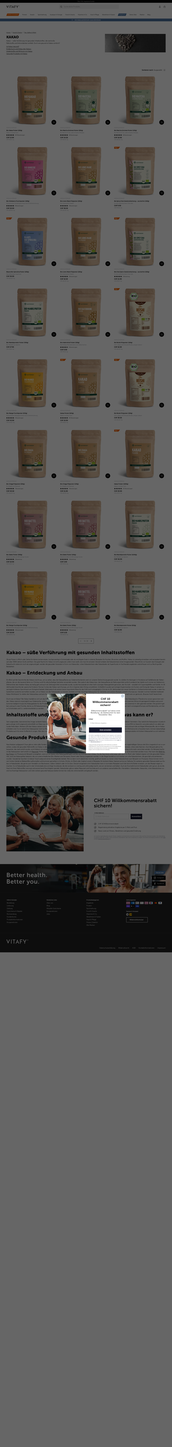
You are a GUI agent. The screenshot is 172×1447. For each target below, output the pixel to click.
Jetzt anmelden (105, 730)
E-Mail (91, 719)
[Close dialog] (122, 696)
